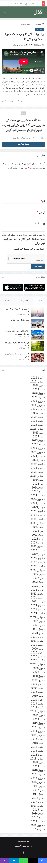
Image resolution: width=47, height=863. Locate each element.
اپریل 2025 (37, 440)
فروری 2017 (37, 802)
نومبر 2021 (37, 602)
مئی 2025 (38, 437)
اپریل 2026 (37, 393)
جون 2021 (38, 621)
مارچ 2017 (37, 798)
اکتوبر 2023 (37, 511)
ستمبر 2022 (37, 562)
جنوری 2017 (37, 806)
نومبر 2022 (37, 554)
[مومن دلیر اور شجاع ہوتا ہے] (37, 323)
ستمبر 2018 (37, 751)
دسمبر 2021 (37, 598)
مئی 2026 (38, 389)
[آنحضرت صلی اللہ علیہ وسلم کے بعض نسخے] (37, 357)
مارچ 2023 (37, 539)
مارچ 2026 (37, 397)
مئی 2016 (38, 810)
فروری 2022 (37, 590)
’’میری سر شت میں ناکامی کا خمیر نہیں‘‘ (17, 310)
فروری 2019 (37, 731)
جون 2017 (38, 786)
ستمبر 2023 (37, 515)
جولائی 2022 (36, 570)
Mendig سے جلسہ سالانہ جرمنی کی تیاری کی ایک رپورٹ (16, 333)
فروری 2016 (37, 821)
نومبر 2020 (37, 649)
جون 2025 (38, 433)
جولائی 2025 (36, 429)
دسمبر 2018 (37, 739)
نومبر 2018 (37, 743)
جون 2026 (38, 385)
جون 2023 (38, 527)
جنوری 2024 (37, 499)
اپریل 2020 (37, 676)
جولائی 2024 (36, 476)
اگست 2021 (37, 613)
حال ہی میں (24, 300)
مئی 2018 (38, 766)
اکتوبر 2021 (37, 605)
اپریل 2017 (37, 794)
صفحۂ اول (37, 24)
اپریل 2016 (37, 814)
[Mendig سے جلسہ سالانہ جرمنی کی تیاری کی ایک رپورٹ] (37, 335)
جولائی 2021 (36, 617)
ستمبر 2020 (37, 656)
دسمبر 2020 (37, 645)
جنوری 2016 (37, 825)
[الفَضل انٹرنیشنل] (38, 12)
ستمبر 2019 (37, 704)
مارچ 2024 (37, 492)
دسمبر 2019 (37, 692)
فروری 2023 (37, 543)
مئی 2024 (38, 484)
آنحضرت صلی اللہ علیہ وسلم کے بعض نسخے (17, 355)
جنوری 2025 (37, 452)
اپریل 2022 (37, 582)
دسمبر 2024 (37, 456)
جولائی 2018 (36, 759)
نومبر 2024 (37, 460)
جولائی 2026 (36, 382)
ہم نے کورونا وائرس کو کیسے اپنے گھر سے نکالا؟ (17, 344)
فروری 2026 (37, 401)
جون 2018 (38, 763)
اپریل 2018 (37, 770)
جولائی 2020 (36, 664)
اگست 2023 (37, 519)
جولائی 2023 (36, 523)
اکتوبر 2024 (37, 464)
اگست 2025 (37, 425)
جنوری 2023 (37, 547)
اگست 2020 (37, 660)
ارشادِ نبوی (25, 24)
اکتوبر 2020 (37, 653)
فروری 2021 (37, 637)
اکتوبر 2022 (37, 558)
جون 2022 (38, 574)
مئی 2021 (38, 625)
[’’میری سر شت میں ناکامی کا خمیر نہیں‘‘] (37, 312)
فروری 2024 (37, 495)
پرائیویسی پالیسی (23, 846)
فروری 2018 (37, 778)
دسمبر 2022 (37, 550)
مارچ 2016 (37, 818)
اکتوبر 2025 (37, 417)
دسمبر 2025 (37, 409)
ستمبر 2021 (37, 609)
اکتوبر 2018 (37, 747)
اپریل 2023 (37, 535)
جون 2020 (38, 668)
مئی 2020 (38, 672)
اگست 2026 (37, 378)
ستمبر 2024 (37, 468)
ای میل (41, 212)
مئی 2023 (38, 531)
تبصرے (7, 300)
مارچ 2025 (37, 444)
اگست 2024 (37, 472)
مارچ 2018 (37, 774)
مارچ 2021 (37, 633)
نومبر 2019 (37, 696)
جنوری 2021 (37, 641)
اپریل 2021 (37, 629)
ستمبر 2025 (37, 421)
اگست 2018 (37, 755)
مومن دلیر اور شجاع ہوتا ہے (20, 320)
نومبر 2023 (37, 507)
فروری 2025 (37, 448)
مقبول (40, 300)
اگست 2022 (37, 566)
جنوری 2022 (37, 594)
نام (43, 201)
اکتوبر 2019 (37, 700)
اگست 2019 (37, 708)
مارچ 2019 (37, 727)
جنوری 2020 (37, 688)
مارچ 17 (39, 829)
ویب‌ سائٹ (40, 224)
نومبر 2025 (37, 413)
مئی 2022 (38, 578)
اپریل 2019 (37, 723)
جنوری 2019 (37, 735)
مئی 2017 (38, 790)
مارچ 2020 (37, 680)
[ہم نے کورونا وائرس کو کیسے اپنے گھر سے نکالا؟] (37, 346)
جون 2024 (38, 480)
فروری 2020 (37, 684)
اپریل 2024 (37, 488)
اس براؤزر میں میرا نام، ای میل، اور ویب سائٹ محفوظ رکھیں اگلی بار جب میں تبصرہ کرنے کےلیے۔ (23, 239)
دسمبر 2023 (37, 503)
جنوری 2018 (37, 782)
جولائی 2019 (36, 711)
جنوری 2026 (37, 405)
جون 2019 (38, 715)
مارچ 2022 (37, 586)
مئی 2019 (38, 719)
